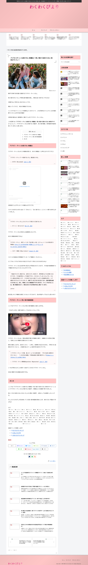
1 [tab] (36, 46)
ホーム (63, 560)
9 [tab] (50, 46)
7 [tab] (46, 46)
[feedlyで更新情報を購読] (32, 456)
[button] (44, 449)
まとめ (25, 138)
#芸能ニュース (33, 244)
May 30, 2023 (28, 225)
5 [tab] (43, 46)
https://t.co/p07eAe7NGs (21, 244)
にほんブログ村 (16, 432)
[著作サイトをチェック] (29, 456)
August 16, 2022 (33, 251)
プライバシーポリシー (76, 560)
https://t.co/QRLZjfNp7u (19, 357)
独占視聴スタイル (69, 274)
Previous (7, 39)
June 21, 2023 (43, 361)
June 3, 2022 (27, 161)
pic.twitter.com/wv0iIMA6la (18, 246)
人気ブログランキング (18, 435)
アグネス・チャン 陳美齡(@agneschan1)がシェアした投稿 (24, 202)
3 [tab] (39, 46)
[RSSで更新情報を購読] (35, 456)
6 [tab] (44, 46)
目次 (30, 131)
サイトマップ (68, 560)
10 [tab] (52, 46)
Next (80, 39)
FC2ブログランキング (18, 430)
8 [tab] (48, 46)
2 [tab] (37, 46)
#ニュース (40, 244)
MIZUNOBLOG (67, 270)
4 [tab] (41, 46)
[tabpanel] (14, 39)
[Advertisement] (44, 19)
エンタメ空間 (67, 272)
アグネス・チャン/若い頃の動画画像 (33, 136)
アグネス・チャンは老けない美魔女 (32, 134)
